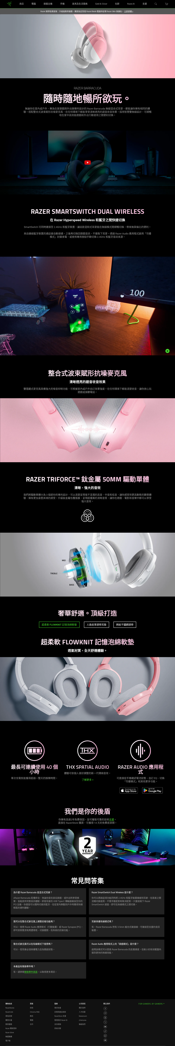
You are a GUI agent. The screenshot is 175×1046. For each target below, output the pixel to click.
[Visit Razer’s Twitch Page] (105, 1036)
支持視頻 (57, 1024)
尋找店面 (8, 1016)
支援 (111, 819)
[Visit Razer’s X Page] (105, 1022)
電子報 (7, 1041)
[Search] (155, 4)
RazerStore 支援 (60, 1016)
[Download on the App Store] (128, 790)
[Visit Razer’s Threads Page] (105, 1018)
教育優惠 (8, 1024)
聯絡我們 (82, 1024)
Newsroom (83, 1016)
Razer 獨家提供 (11, 1028)
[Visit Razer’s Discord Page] (105, 1040)
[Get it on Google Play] (152, 790)
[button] (166, 4)
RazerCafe (9, 1012)
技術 (31, 1008)
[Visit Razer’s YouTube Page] (105, 1027)
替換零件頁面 (30, 972)
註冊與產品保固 (60, 1012)
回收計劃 (57, 1028)
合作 (31, 1024)
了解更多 (87, 779)
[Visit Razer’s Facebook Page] (105, 1009)
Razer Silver (9, 1033)
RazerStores (9, 1008)
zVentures (82, 1020)
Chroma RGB (34, 1012)
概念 (31, 1016)
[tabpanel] (87, 687)
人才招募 (82, 1012)
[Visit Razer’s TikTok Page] (105, 1031)
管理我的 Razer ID (60, 1020)
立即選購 (128, 11)
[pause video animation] (167, 351)
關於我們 (82, 1008)
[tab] (59, 625)
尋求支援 (57, 1008)
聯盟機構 (8, 1037)
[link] (9, 4)
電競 (31, 1020)
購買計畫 (8, 1020)
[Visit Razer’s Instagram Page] (105, 1013)
